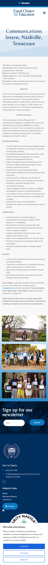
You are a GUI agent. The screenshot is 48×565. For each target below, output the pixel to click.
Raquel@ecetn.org (9, 288)
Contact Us (7, 499)
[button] (44, 13)
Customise (24, 553)
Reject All (24, 560)
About (5, 493)
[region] (24, 544)
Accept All (24, 546)
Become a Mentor (9, 496)
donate (25, 3)
